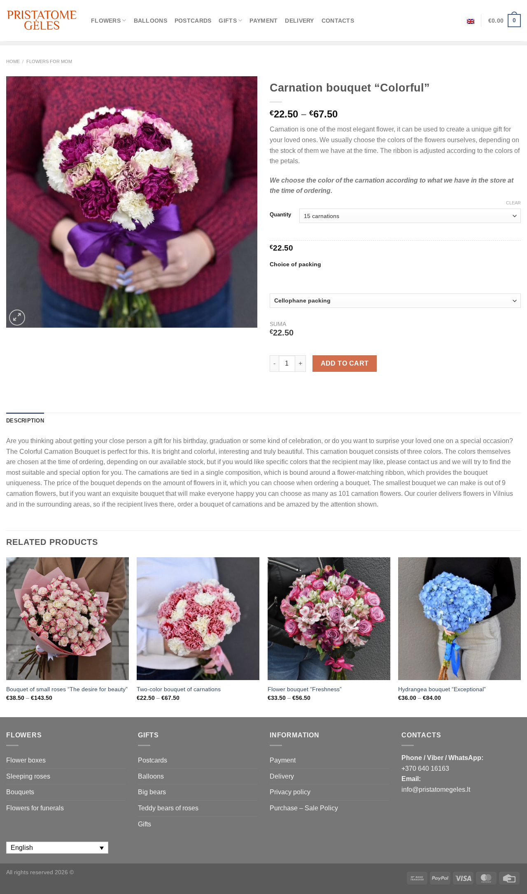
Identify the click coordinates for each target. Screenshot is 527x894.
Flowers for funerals (35, 808)
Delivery (299, 20)
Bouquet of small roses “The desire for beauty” (67, 689)
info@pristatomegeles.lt (435, 789)
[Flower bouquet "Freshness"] (329, 618)
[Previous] (6, 636)
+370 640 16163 (425, 768)
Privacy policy (290, 791)
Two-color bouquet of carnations (179, 689)
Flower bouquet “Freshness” (305, 689)
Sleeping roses (28, 776)
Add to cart (345, 363)
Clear (513, 202)
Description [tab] (25, 421)
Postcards (193, 20)
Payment (263, 20)
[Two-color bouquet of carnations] (198, 618)
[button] (517, 877)
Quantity (280, 215)
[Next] (520, 636)
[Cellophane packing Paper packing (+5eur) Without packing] (395, 300)
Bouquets (20, 791)
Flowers (106, 20)
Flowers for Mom (49, 61)
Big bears (152, 791)
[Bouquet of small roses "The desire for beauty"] (67, 618)
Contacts (338, 20)
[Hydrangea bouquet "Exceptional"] (459, 618)
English (470, 20)
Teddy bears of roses (168, 808)
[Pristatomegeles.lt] (42, 20)
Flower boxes (26, 760)
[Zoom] (17, 318)
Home (13, 61)
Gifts (227, 20)
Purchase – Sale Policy (304, 808)
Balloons (150, 20)
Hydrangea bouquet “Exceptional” (442, 689)
